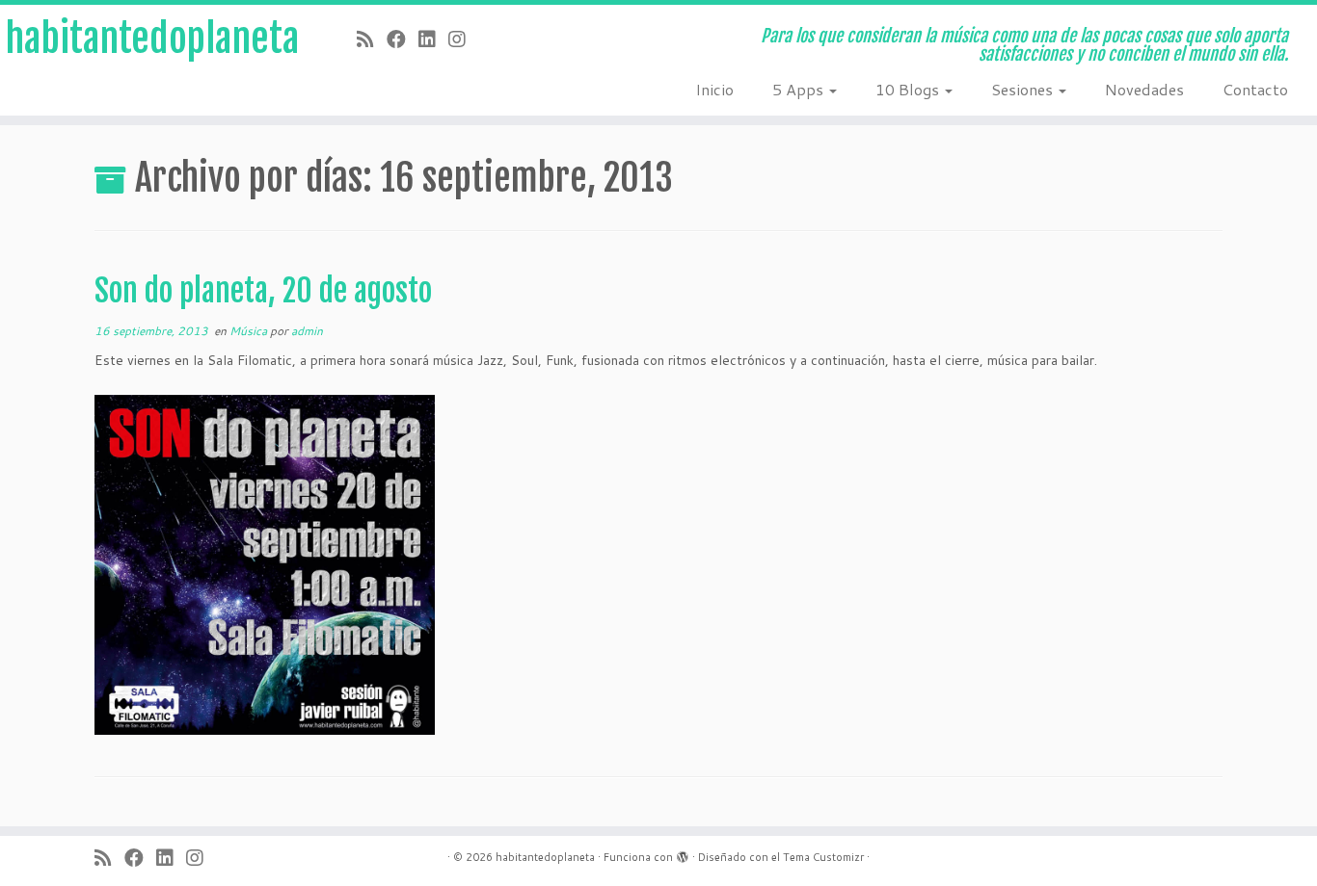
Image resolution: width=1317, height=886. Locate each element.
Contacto (1255, 89)
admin (307, 331)
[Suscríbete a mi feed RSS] (372, 38)
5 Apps (799, 89)
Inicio (714, 89)
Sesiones (1024, 89)
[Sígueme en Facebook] (402, 38)
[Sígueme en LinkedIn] (433, 38)
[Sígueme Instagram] (463, 38)
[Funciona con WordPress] (682, 853)
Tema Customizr (823, 857)
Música (249, 331)
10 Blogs (909, 89)
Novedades (1144, 89)
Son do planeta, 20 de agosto (263, 291)
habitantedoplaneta (152, 38)
